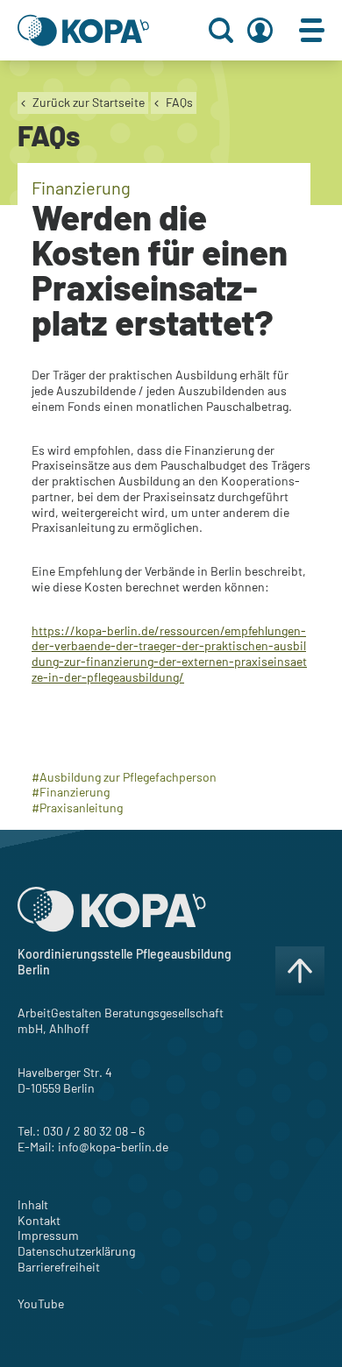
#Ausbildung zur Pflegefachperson (124, 776)
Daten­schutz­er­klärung (76, 1250)
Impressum (48, 1235)
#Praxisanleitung (77, 807)
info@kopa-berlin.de (113, 1146)
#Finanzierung (71, 791)
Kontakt (39, 1220)
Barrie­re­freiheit (59, 1266)
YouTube (41, 1303)
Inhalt (33, 1204)
